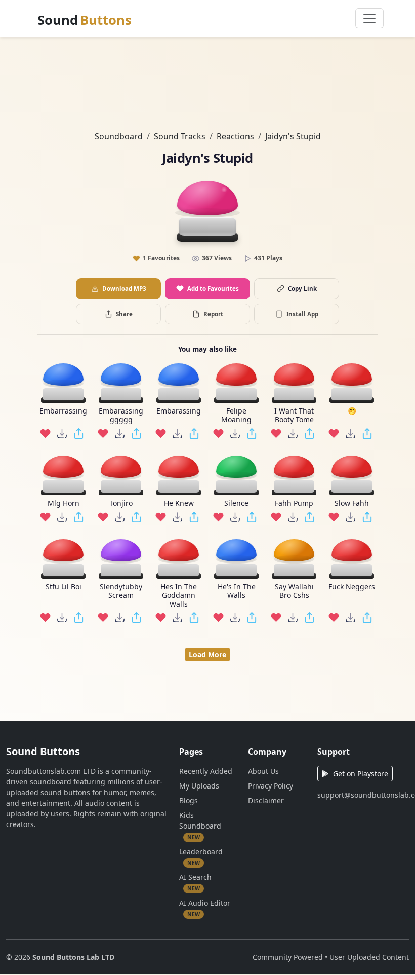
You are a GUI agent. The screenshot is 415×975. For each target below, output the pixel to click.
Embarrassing (63, 411)
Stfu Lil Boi (63, 587)
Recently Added (205, 771)
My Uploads (199, 786)
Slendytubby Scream (121, 591)
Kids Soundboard (200, 825)
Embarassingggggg (121, 415)
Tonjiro (121, 503)
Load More (207, 654)
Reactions (235, 136)
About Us (263, 771)
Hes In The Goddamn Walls (178, 595)
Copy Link (302, 288)
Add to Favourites (213, 288)
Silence (236, 503)
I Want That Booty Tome (294, 415)
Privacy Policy (270, 786)
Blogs (188, 800)
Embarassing (178, 411)
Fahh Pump (294, 503)
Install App (302, 314)
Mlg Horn (63, 503)
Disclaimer (266, 800)
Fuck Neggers (351, 587)
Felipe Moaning (236, 415)
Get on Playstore (360, 773)
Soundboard (119, 136)
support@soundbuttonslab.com (363, 795)
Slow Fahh (352, 503)
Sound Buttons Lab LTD (73, 957)
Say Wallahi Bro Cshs (294, 591)
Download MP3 (124, 288)
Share (124, 314)
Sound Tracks (179, 136)
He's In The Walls (237, 591)
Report (213, 314)
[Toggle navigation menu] (369, 18)
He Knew (179, 503)
